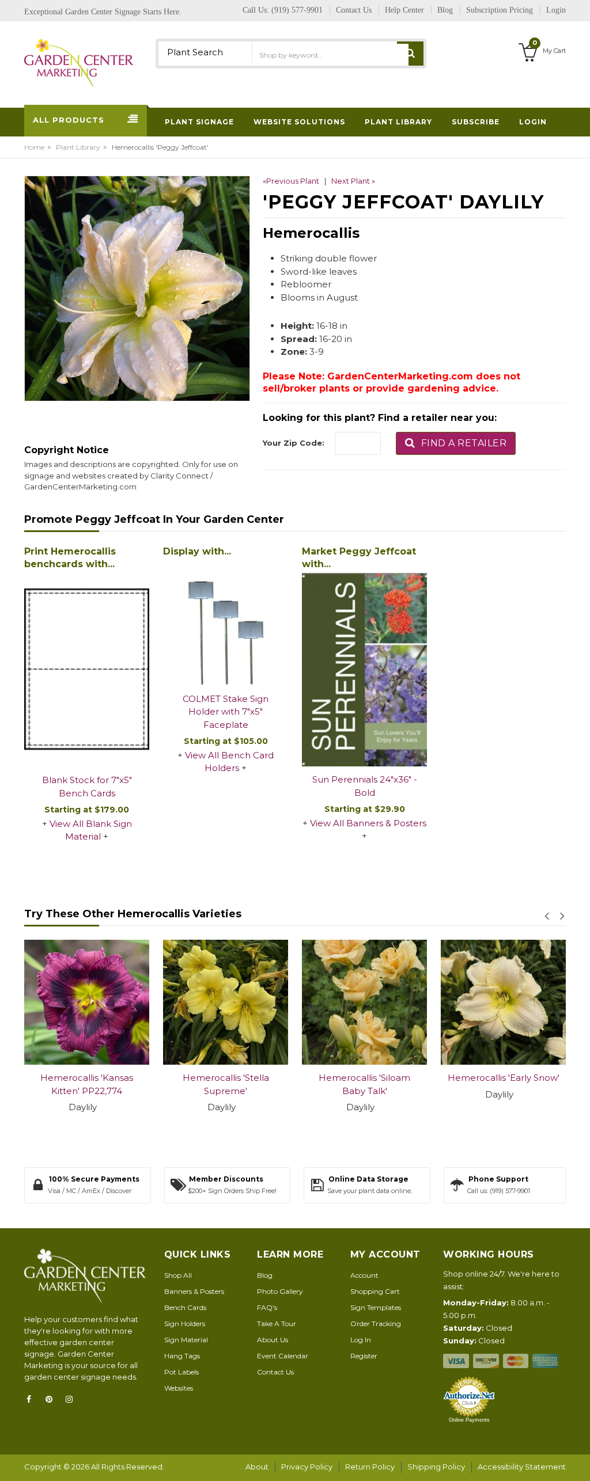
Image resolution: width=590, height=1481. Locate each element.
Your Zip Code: (293, 442)
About (256, 1466)
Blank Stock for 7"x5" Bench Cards (87, 786)
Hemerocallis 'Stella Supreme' (127, 1084)
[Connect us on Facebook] (32, 1399)
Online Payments (469, 1420)
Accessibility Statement (522, 1466)
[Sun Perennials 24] (364, 669)
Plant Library (78, 147)
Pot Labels (181, 1372)
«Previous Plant (291, 180)
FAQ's (267, 1307)
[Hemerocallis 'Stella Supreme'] (127, 1002)
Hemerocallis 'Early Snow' (405, 1077)
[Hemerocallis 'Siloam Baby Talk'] (266, 1002)
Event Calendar (282, 1355)
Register (363, 1355)
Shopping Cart (375, 1291)
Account (364, 1275)
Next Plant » (353, 180)
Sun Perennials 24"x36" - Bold (364, 786)
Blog (265, 1275)
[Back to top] (578, 1460)
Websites (178, 1388)
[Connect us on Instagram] (73, 1399)
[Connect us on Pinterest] (52, 1399)
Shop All (178, 1275)
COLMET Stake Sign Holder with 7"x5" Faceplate (225, 711)
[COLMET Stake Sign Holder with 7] (225, 623)
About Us (272, 1339)
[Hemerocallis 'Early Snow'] (405, 1002)
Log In (360, 1339)
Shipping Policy (436, 1466)
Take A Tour (276, 1323)
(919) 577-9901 (297, 10)
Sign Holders (184, 1323)
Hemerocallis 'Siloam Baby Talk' (266, 1084)
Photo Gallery (280, 1291)
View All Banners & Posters (368, 823)
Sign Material (186, 1339)
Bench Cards (185, 1307)
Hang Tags (182, 1355)
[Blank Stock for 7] (86, 670)
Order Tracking (375, 1323)
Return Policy (370, 1466)
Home (34, 147)
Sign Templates (375, 1307)
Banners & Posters (194, 1291)
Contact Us (275, 1372)
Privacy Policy (306, 1466)
